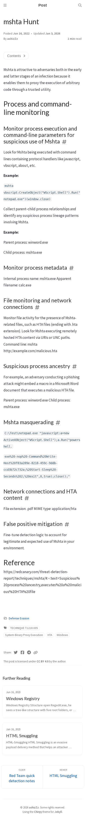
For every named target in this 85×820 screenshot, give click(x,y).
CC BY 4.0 (43, 661)
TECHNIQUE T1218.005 (24, 628)
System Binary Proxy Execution (24, 635)
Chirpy (38, 811)
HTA (50, 635)
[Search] (80, 5)
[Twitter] (15, 652)
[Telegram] (29, 652)
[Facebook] (22, 652)
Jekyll (58, 811)
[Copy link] (35, 652)
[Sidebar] (5, 5)
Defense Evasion (19, 618)
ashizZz (12, 39)
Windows (62, 635)
